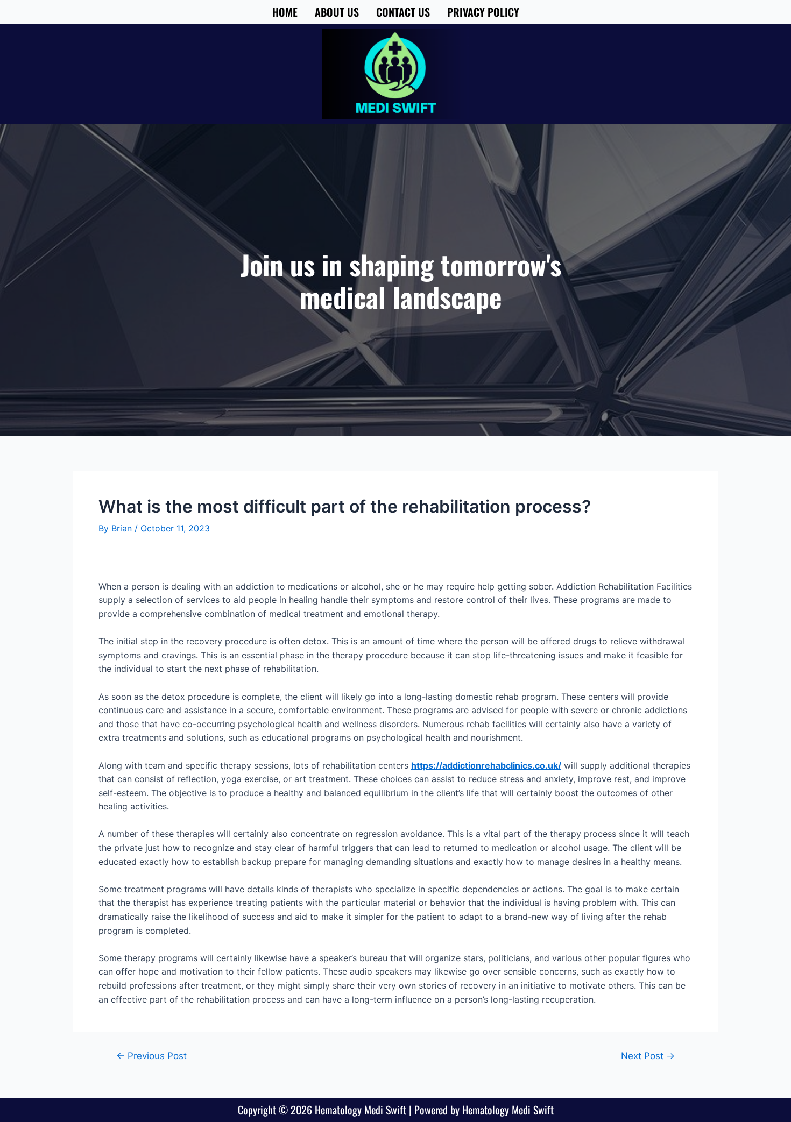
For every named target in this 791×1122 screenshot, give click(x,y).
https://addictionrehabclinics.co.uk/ (486, 765)
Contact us (403, 11)
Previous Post (151, 1055)
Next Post (648, 1055)
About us (337, 11)
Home (285, 11)
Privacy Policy (483, 11)
